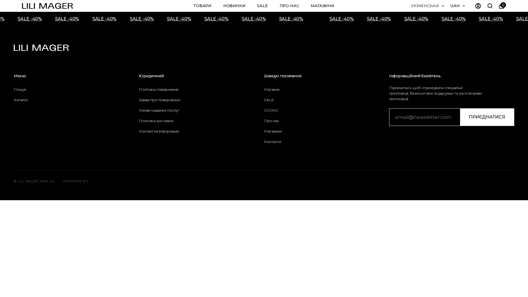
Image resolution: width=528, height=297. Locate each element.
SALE (262, 5)
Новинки (234, 5)
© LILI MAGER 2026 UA (34, 181)
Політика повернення (158, 89)
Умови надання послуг (159, 110)
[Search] (489, 5)
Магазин (272, 89)
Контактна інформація (159, 131)
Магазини (322, 5)
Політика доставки (156, 121)
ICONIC (271, 110)
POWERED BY (76, 181)
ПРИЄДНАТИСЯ (487, 117)
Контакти (272, 141)
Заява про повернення (159, 100)
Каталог (21, 100)
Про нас (289, 5)
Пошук (20, 89)
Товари (202, 5)
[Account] (478, 5)
